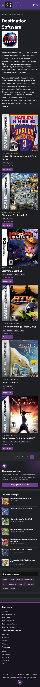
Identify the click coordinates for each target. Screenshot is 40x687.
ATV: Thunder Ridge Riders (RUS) (19, 326)
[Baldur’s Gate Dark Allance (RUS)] (20, 414)
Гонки (5, 579)
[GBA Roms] (13, 5)
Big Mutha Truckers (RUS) (15, 215)
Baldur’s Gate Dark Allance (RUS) (18, 438)
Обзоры (4, 651)
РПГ (4, 584)
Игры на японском (8, 627)
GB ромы (5, 644)
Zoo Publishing (18, 100)
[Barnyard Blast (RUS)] (20, 247)
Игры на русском (8, 621)
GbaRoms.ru (20, 674)
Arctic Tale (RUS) (10, 382)
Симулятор (12, 584)
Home (5, 14)
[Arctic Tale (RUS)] (20, 358)
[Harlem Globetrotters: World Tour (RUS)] (20, 132)
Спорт (21, 584)
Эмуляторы (6, 654)
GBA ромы (5, 634)
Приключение (28, 579)
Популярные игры (8, 614)
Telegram (5, 664)
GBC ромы (5, 641)
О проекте (5, 657)
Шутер (5, 588)
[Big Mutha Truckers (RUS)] (20, 191)
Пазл (18, 579)
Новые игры (6, 617)
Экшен (13, 588)
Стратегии (30, 584)
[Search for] (37, 5)
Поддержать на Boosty (20, 485)
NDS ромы (5, 637)
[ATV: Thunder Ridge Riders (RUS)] (20, 303)
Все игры (5, 611)
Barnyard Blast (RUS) (12, 271)
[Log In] (34, 5)
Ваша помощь (7, 661)
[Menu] (3, 5)
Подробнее (7, 169)
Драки (12, 579)
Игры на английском (9, 624)
